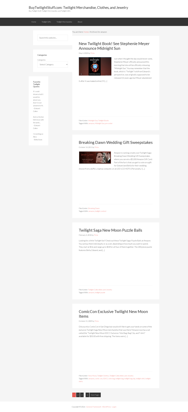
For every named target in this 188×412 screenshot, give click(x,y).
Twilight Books (103, 120)
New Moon (92, 376)
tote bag (112, 378)
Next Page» (95, 395)
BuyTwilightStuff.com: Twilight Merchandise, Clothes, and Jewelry (78, 7)
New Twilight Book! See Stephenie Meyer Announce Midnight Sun (114, 46)
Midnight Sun (93, 120)
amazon (91, 123)
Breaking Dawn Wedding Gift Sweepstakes (116, 142)
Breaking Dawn (94, 208)
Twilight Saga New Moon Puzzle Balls (110, 230)
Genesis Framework (93, 407)
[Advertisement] (116, 101)
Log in (114, 407)
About (80, 22)
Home (33, 22)
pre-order (108, 123)
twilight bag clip (129, 378)
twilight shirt (140, 378)
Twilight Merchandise (64, 22)
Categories (41, 60)
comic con (98, 378)
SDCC (105, 378)
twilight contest (100, 211)
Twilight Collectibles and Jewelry (100, 290)
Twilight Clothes (103, 376)
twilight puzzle (100, 292)
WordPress (106, 407)
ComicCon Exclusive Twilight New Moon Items (113, 314)
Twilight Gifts (46, 22)
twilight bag (119, 378)
